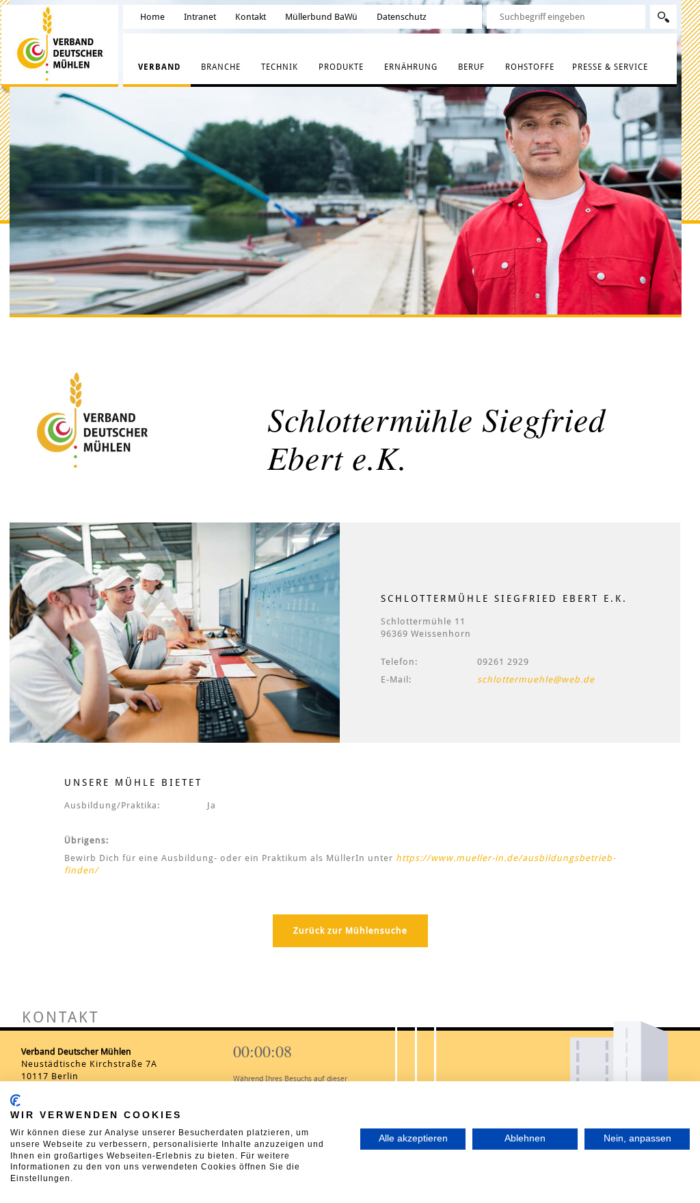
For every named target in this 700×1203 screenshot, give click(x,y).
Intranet (200, 17)
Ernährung (411, 67)
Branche (221, 67)
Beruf (471, 67)
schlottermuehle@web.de (536, 679)
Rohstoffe (529, 67)
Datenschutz (402, 17)
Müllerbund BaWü (321, 17)
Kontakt (250, 17)
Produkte (341, 67)
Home (152, 17)
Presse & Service (610, 67)
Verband (159, 67)
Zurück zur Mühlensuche (350, 930)
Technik (279, 67)
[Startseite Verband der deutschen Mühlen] (62, 43)
